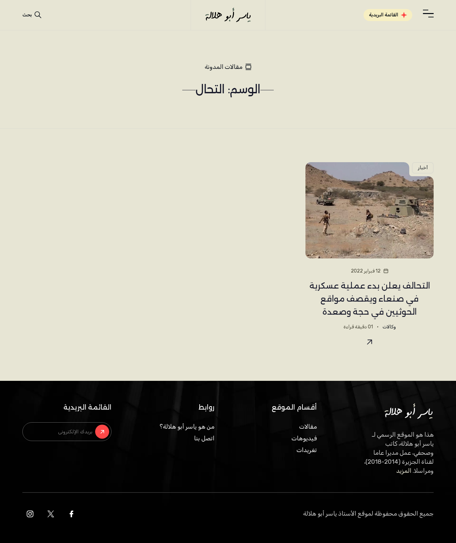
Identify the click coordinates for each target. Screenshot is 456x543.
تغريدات (306, 450)
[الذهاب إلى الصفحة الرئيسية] (228, 15)
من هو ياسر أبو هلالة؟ (187, 426)
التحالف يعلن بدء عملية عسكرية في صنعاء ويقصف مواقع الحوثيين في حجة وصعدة (369, 299)
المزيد (403, 470)
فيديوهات (304, 438)
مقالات (308, 426)
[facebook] (71, 514)
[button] (428, 13)
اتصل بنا (204, 438)
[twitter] (50, 514)
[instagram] (30, 514)
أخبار (423, 168)
